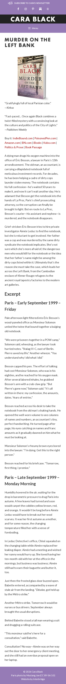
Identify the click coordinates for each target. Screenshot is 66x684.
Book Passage (33, 147)
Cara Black (33, 20)
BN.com (26, 142)
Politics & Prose (14, 147)
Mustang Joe (33, 675)
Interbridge (39, 679)
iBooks (37, 142)
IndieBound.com (23, 138)
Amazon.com (12, 142)
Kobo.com (49, 142)
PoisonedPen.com (45, 138)
